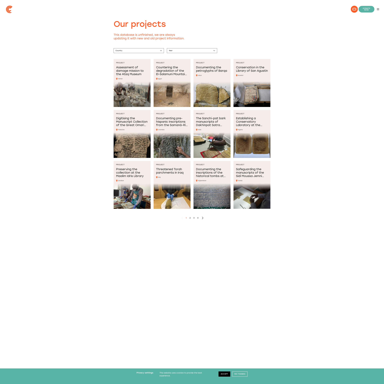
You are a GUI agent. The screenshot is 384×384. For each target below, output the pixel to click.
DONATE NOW (366, 9)
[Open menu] (378, 9)
